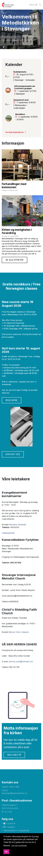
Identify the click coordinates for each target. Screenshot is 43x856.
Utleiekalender (8, 533)
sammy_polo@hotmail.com (21, 661)
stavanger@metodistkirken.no (14, 793)
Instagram (10, 827)
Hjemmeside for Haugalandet (16, 830)
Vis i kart (8, 811)
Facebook (10, 823)
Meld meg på (14, 755)
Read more (11, 400)
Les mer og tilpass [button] (19, 845)
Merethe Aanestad (17, 524)
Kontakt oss (13, 454)
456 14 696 (14, 787)
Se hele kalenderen (14, 132)
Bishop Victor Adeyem (19, 632)
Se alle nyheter (14, 260)
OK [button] (6, 852)
